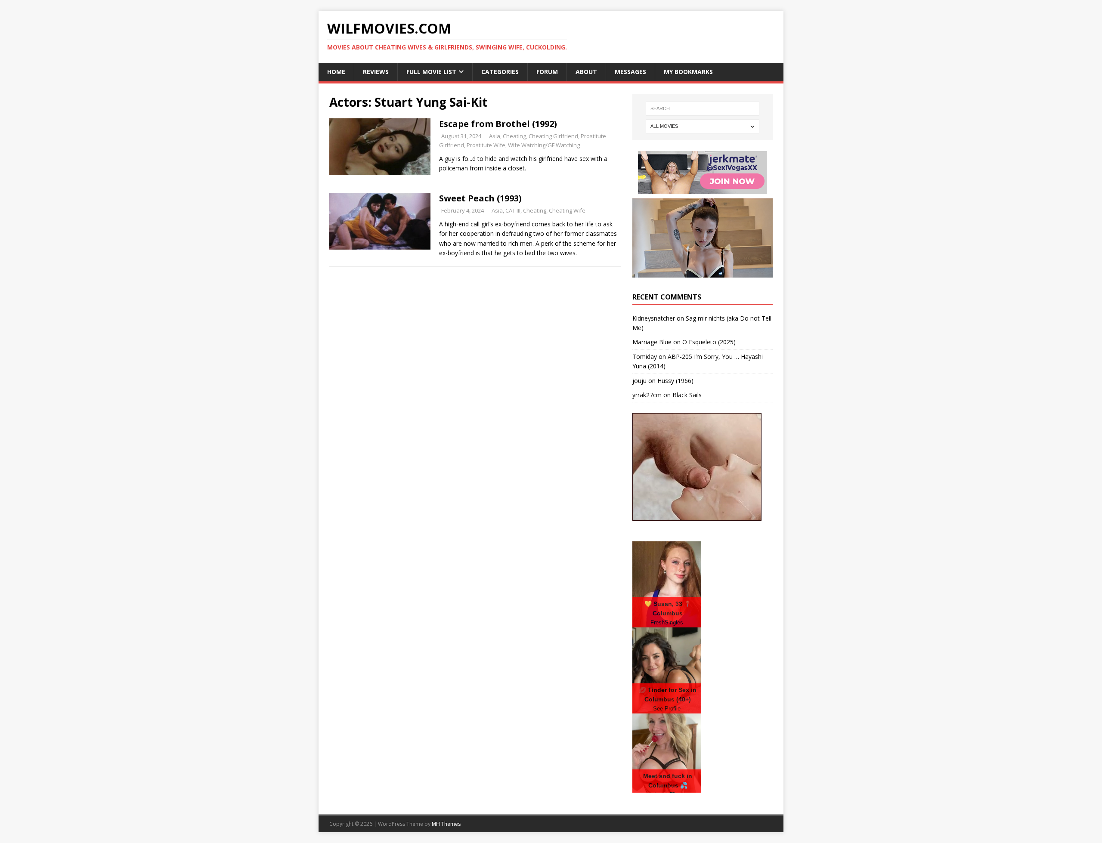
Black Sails (687, 395)
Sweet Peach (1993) (480, 198)
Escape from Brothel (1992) (498, 124)
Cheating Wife (567, 210)
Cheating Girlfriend (553, 136)
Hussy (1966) (675, 381)
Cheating (514, 136)
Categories (500, 72)
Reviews (376, 72)
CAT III (512, 210)
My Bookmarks (688, 72)
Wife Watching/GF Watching (544, 145)
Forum (547, 72)
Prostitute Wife (486, 145)
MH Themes (446, 824)
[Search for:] (702, 108)
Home (336, 72)
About (586, 72)
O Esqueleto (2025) (709, 342)
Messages (630, 72)
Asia (494, 136)
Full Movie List (431, 72)
